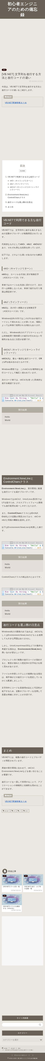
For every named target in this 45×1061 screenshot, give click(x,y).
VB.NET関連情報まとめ (16, 103)
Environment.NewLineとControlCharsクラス (18, 196)
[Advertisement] (22, 42)
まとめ (10, 207)
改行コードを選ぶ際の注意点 (20, 202)
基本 (4, 69)
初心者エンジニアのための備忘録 (23, 9)
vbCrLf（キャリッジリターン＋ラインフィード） (24, 188)
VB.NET (6, 811)
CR (14, 811)
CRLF (26, 811)
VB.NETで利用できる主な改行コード (24, 177)
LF (20, 811)
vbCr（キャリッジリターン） (22, 181)
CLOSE (22, 171)
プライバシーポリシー (20, 1055)
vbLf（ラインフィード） (20, 184)
